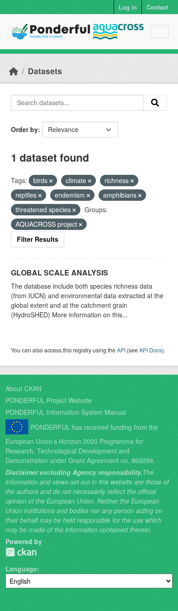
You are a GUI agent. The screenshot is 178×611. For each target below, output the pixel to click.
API (121, 350)
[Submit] (155, 103)
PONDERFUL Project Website (48, 400)
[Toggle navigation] (159, 31)
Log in (128, 7)
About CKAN (23, 388)
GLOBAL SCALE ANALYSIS (59, 272)
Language (21, 568)
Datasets (45, 70)
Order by (24, 129)
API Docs (150, 350)
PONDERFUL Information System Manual (65, 412)
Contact (157, 7)
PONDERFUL (21, 552)
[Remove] (50, 180)
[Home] (13, 70)
